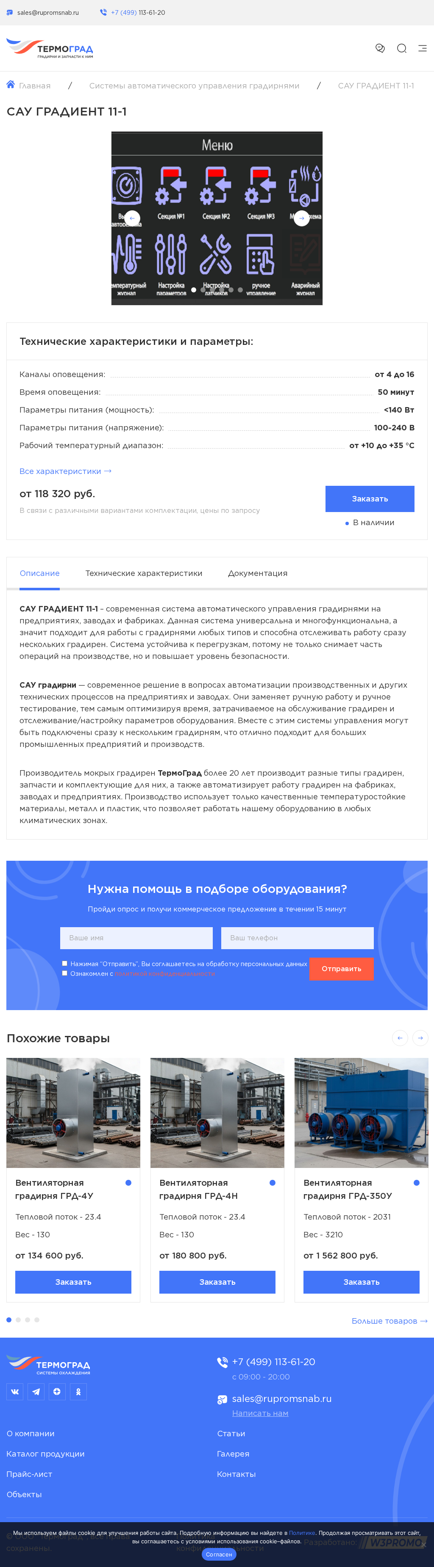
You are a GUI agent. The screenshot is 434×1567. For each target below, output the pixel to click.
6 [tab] (240, 289)
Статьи (231, 1433)
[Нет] (423, 1544)
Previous (132, 218)
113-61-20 (138, 12)
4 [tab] (221, 289)
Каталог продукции (45, 1453)
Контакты (236, 1474)
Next (302, 218)
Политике (302, 1532)
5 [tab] (231, 289)
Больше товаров (384, 1320)
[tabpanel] (217, 218)
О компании (30, 1433)
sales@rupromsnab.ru (48, 12)
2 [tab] (203, 289)
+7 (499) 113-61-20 (273, 1361)
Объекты (24, 1494)
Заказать (73, 1282)
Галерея (233, 1453)
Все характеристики (60, 471)
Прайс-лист (29, 1474)
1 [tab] (193, 289)
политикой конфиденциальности (165, 973)
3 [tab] (212, 289)
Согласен (219, 1554)
